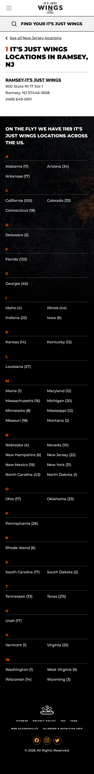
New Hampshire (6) (23, 455)
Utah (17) (13, 621)
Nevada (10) (57, 445)
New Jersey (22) (61, 455)
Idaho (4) (13, 308)
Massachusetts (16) (22, 401)
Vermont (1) (15, 645)
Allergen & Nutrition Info (63, 728)
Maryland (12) (59, 391)
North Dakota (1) (62, 474)
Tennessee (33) (18, 596)
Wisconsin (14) (18, 679)
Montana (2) (58, 420)
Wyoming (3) (58, 679)
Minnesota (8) (18, 410)
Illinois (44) (57, 308)
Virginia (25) (57, 645)
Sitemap (22, 721)
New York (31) (59, 465)
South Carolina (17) (22, 572)
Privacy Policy (44, 721)
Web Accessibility (25, 728)
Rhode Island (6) (20, 548)
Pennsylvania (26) (21, 523)
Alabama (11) (16, 166)
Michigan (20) (59, 401)
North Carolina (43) (22, 474)
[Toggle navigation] (8, 8)
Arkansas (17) (17, 176)
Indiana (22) (16, 318)
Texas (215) (56, 596)
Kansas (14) (15, 342)
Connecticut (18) (20, 210)
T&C (63, 721)
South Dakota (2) (62, 572)
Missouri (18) (16, 420)
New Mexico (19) (20, 465)
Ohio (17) (13, 499)
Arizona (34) (58, 166)
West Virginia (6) (62, 669)
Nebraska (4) (17, 445)
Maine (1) (13, 391)
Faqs (74, 721)
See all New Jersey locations (35, 38)
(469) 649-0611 (18, 99)
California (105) (18, 200)
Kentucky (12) (59, 342)
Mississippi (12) (60, 410)
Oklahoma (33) (60, 499)
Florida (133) (16, 259)
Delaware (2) (17, 235)
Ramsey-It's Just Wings (33, 80)
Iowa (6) (54, 318)
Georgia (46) (16, 283)
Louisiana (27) (18, 366)
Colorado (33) (59, 200)
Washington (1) (19, 669)
